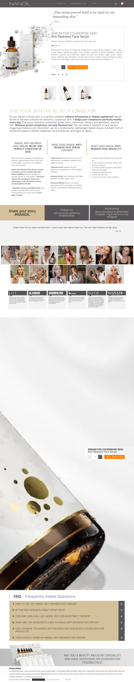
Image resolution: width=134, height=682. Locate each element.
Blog (94, 4)
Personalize (68, 679)
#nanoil (121, 214)
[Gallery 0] (48, 93)
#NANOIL (22, 214)
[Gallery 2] (85, 93)
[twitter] (63, 74)
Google (24, 676)
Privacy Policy (15, 668)
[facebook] (59, 74)
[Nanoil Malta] (20, 4)
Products (61, 4)
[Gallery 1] (67, 93)
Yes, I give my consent (38, 679)
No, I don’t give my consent (53, 679)
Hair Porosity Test (79, 4)
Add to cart (80, 67)
